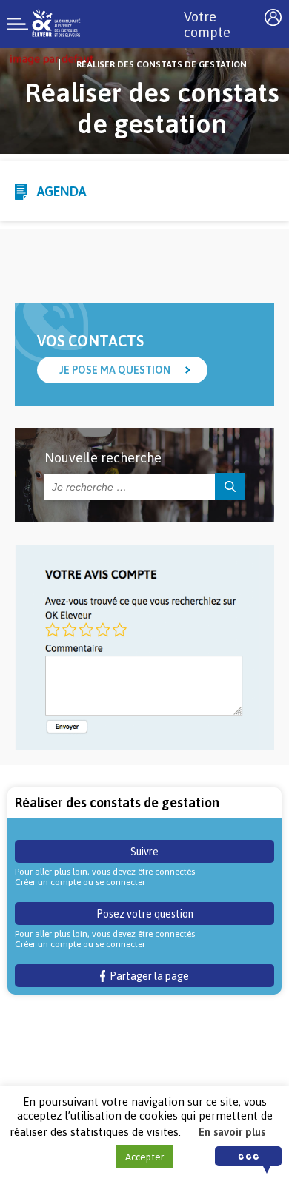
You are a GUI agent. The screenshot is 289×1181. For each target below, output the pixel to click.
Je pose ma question (114, 370)
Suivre (144, 852)
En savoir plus (232, 1132)
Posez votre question (144, 914)
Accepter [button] (144, 1157)
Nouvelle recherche (103, 457)
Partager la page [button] (147, 976)
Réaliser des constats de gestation (161, 64)
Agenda (61, 191)
